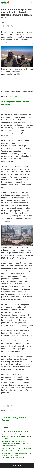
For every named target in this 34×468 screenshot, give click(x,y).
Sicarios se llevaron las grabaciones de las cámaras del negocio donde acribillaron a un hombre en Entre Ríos (16, 443)
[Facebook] (8, 26)
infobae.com (12, 97)
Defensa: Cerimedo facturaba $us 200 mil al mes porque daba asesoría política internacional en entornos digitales (16, 455)
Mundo (4, 18)
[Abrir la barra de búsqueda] (29, 2)
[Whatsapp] (3, 26)
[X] (12, 26)
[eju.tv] (5, 2)
